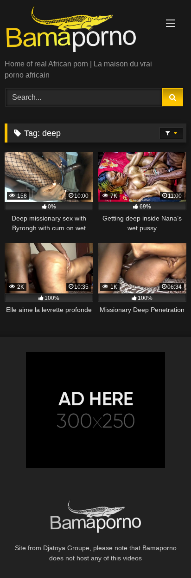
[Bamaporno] (78, 30)
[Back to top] (162, 550)
